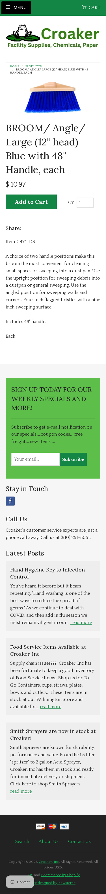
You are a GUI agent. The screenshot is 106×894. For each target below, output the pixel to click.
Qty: (71, 202)
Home (14, 66)
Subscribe (73, 459)
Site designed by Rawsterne (53, 883)
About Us (49, 841)
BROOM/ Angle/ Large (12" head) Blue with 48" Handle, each (50, 71)
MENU (19, 7)
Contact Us (79, 841)
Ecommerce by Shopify (60, 875)
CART (94, 7)
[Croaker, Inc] (53, 34)
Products (33, 66)
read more (81, 622)
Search (22, 841)
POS (29, 875)
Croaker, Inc (49, 862)
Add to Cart (31, 201)
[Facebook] (10, 501)
